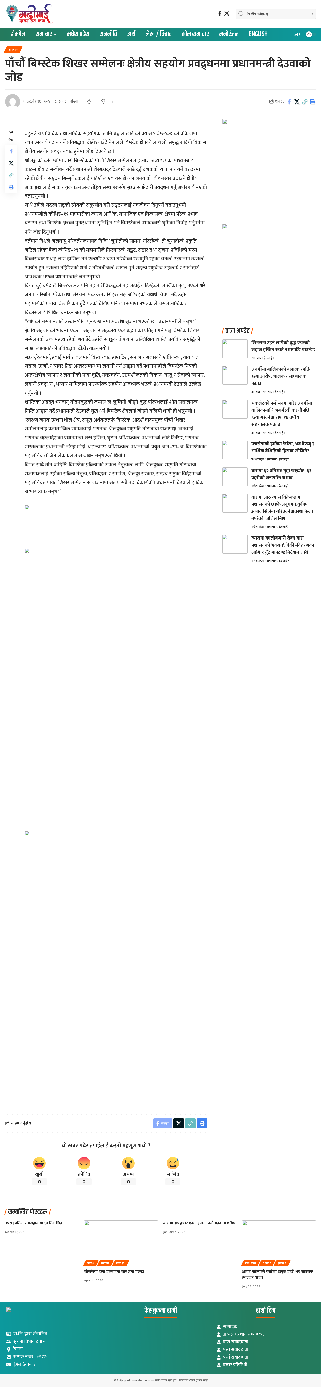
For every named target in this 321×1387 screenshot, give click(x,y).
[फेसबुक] (220, 13)
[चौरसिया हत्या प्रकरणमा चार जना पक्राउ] (121, 1242)
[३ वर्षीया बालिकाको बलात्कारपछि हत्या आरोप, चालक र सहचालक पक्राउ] (235, 375)
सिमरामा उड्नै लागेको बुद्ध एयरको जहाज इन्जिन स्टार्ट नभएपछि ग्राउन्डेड (283, 346)
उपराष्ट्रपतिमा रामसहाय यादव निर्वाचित (33, 1223)
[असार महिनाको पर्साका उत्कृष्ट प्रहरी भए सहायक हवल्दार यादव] (279, 1242)
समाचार (13, 49)
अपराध (255, 392)
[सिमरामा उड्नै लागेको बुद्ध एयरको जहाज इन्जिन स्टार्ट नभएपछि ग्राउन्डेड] (235, 348)
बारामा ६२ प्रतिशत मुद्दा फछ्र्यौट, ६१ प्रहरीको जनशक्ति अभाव (281, 474)
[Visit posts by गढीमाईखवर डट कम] (12, 101)
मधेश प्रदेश (257, 459)
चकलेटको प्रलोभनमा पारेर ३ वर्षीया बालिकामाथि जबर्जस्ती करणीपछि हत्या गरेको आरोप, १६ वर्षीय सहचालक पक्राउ (281, 414)
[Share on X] (296, 102)
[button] (297, 34)
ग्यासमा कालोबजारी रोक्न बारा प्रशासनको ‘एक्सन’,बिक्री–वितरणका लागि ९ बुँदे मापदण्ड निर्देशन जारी (282, 545)
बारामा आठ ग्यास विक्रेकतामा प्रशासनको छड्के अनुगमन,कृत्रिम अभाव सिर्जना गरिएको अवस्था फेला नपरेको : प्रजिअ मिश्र (282, 508)
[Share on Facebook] (289, 102)
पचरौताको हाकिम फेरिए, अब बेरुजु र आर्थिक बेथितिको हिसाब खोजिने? (282, 447)
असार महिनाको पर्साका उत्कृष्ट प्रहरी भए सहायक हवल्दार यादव (277, 1274)
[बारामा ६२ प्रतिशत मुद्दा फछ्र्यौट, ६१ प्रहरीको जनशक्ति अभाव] (235, 476)
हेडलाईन (269, 358)
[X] (227, 13)
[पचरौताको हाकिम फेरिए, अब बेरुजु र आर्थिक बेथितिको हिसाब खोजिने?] (235, 450)
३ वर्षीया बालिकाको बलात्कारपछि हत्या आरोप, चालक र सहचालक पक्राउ (280, 376)
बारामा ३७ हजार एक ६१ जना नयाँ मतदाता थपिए (199, 1223)
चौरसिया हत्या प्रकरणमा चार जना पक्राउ (114, 1271)
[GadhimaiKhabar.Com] (29, 14)
